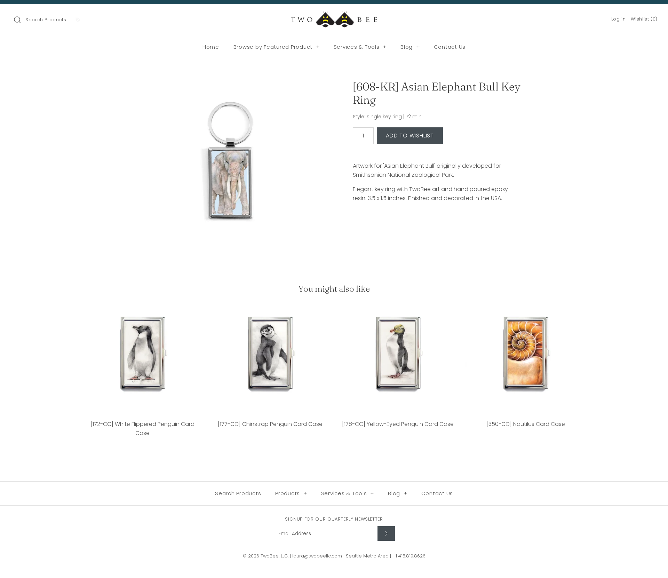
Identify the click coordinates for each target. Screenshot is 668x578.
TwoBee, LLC (274, 556)
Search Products (45, 20)
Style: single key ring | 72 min (387, 116)
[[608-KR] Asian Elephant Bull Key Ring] (230, 164)
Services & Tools (360, 46)
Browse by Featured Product (276, 46)
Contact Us (450, 46)
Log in (618, 19)
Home (210, 46)
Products (291, 493)
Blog (410, 46)
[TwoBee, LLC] (334, 15)
